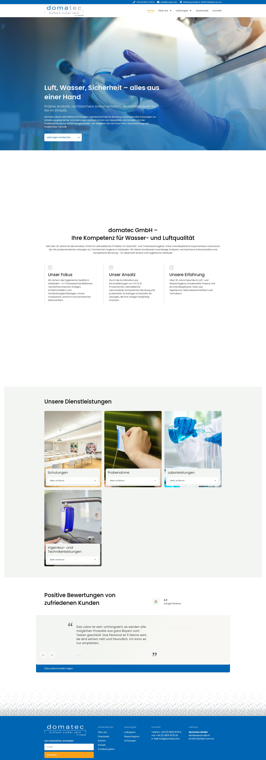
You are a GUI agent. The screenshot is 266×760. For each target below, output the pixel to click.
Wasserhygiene (131, 736)
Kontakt (217, 10)
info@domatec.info (169, 738)
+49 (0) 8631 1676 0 (170, 732)
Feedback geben (106, 749)
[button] (43, 655)
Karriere (102, 740)
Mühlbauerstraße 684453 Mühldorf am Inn (201, 735)
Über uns (163, 10)
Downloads (202, 10)
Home (151, 10)
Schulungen (130, 740)
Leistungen (182, 10)
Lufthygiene (130, 732)
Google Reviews (172, 603)
